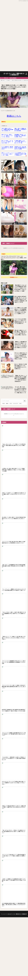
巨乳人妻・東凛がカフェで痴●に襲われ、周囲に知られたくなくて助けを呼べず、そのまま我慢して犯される (21, 332)
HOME (3, 80)
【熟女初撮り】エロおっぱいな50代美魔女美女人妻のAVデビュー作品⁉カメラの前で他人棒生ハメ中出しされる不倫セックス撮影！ (20, 288)
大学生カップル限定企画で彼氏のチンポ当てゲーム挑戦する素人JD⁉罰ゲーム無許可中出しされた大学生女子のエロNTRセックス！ (14, 807)
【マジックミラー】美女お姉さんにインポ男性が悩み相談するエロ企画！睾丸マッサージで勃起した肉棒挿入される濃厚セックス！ (14, 856)
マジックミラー (15, 403)
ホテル (11, 403)
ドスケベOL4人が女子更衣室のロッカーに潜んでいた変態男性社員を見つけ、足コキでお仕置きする (20, 321)
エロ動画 (8, 80)
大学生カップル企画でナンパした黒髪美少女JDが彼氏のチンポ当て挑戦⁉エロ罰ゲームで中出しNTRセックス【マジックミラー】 (14, 494)
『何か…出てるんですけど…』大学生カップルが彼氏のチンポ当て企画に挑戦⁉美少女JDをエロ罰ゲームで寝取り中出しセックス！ (13, 831)
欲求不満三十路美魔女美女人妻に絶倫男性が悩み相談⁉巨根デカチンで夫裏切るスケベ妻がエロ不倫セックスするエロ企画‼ (13, 710)
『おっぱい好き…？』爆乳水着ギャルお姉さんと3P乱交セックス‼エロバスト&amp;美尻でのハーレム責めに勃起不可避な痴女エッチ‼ (14, 758)
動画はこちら (14, 115)
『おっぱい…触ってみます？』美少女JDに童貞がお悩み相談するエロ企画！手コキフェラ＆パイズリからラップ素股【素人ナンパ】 (20, 389)
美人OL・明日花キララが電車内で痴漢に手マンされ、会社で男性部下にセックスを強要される (21, 366)
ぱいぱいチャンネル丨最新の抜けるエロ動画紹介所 (14, 74)
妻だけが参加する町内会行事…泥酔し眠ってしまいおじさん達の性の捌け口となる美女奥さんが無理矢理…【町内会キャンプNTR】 (21, 299)
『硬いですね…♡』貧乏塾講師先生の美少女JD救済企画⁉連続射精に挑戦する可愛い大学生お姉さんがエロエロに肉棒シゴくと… (14, 566)
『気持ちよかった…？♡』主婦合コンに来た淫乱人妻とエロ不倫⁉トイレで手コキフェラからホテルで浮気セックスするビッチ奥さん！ (13, 638)
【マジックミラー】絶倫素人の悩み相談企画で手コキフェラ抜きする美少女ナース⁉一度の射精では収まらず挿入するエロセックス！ (14, 734)
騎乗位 (7, 403)
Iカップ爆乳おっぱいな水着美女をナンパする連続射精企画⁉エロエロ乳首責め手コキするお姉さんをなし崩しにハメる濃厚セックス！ (21, 310)
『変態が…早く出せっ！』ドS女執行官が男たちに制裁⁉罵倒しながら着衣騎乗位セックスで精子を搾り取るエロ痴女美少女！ (21, 378)
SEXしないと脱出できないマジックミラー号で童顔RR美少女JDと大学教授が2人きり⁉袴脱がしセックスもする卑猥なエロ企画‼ (21, 355)
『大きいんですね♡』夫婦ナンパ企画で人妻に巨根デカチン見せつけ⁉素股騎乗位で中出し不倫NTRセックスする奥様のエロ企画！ (14, 613)
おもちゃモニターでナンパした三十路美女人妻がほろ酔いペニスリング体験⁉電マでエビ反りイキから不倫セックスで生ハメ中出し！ (14, 783)
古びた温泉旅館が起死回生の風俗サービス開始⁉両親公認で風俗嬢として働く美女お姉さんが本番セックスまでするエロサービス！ (14, 904)
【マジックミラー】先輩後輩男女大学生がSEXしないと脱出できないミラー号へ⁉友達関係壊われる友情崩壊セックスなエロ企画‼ (14, 662)
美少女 (4, 403)
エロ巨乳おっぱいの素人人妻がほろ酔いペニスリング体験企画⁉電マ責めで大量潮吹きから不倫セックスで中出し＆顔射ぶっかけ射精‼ (13, 470)
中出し (20, 403)
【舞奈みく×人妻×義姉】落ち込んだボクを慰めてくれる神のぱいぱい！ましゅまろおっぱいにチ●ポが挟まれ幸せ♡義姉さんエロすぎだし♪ (21, 345)
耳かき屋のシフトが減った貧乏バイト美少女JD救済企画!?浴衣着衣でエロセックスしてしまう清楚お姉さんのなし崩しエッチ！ (14, 518)
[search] (24, 401)
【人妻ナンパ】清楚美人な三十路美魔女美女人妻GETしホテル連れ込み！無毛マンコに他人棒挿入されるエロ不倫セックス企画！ (14, 880)
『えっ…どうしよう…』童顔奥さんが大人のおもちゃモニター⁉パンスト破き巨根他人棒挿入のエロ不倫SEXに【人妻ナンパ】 (14, 590)
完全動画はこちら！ (14, 277)
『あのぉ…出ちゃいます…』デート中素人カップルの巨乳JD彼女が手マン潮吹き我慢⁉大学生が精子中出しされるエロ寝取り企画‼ (13, 445)
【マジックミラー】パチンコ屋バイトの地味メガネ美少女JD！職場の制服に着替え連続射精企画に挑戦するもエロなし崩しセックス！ (14, 686)
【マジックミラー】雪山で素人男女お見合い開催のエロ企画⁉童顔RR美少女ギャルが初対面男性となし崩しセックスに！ (13, 542)
